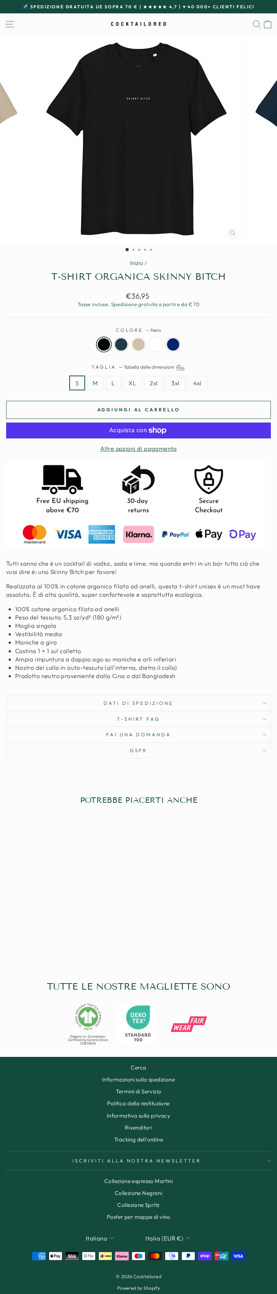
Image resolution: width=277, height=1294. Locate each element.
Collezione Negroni (138, 1193)
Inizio (136, 263)
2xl (154, 383)
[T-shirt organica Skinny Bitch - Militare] (73, 948)
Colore (139, 330)
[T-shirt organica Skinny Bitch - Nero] (40, 948)
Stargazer (121, 344)
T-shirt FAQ (138, 719)
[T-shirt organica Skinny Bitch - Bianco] (65, 948)
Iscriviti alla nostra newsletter (136, 1161)
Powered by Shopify (138, 1288)
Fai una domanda (138, 734)
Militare (173, 344)
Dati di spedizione (139, 703)
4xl (197, 383)
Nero (104, 344)
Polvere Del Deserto (138, 344)
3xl (175, 383)
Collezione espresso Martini (138, 1181)
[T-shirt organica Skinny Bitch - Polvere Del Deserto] (57, 948)
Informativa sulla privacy (138, 1115)
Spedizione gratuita (134, 304)
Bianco (156, 344)
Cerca (138, 1067)
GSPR (139, 750)
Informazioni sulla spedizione (138, 1079)
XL (132, 383)
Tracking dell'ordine (138, 1139)
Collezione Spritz (138, 1204)
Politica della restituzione (138, 1103)
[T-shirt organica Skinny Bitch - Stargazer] (49, 948)
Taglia (133, 367)
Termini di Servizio (139, 1091)
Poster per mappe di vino (138, 1216)
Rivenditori (139, 1127)
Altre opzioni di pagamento (138, 448)
